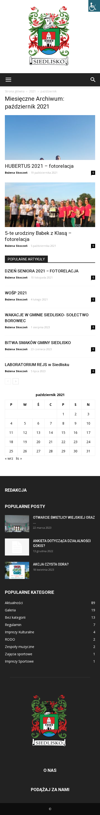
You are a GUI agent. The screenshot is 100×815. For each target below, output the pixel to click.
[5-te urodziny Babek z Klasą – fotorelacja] (50, 204)
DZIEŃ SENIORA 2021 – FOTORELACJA (41, 270)
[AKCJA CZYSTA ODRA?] (17, 570)
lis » (19, 458)
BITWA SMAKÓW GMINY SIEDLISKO (38, 342)
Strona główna (15, 91)
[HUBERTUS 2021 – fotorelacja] (50, 137)
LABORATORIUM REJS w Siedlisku (37, 364)
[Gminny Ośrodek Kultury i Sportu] (50, 36)
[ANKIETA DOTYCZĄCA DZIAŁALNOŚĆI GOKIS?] (17, 547)
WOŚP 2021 (16, 292)
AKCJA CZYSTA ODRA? (51, 564)
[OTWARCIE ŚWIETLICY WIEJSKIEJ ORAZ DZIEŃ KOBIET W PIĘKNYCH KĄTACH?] (17, 523)
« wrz (9, 458)
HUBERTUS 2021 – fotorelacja (39, 166)
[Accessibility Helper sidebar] (94, 6)
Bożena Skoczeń (16, 172)
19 (25, 441)
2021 (32, 91)
